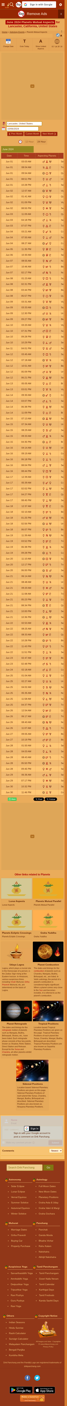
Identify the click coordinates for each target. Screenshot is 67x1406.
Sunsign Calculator (18, 1338)
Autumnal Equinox (20, 1208)
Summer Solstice (19, 1202)
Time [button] (26, 155)
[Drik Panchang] (8, 4)
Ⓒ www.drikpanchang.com (48, 1344)
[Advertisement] (33, 86)
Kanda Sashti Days (49, 1300)
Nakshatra (44, 1251)
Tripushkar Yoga (19, 1289)
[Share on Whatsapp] (12, 799)
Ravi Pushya (17, 1295)
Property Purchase (20, 1246)
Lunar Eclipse (18, 1191)
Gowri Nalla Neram (49, 1278)
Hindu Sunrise (16, 1328)
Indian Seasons (17, 1322)
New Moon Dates (47, 1191)
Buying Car (16, 1240)
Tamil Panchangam (49, 1273)
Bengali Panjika (17, 1349)
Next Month (49, 133)
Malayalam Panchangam (21, 1344)
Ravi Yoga (16, 1306)
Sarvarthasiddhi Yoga (22, 1273)
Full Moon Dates (47, 1186)
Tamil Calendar (46, 1284)
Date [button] (9, 155)
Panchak (43, 1229)
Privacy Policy (48, 1347)
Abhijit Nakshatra (47, 1257)
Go (48, 1167)
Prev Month (15, 133)
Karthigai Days (46, 1289)
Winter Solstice (18, 1213)
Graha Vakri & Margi (49, 1208)
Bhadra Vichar (46, 1240)
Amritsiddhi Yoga (19, 1278)
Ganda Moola (46, 1235)
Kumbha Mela (16, 1355)
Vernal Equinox (19, 1197)
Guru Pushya (17, 1300)
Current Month (32, 133)
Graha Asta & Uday (48, 1202)
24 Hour (41, 141)
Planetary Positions (48, 1197)
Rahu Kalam (45, 1246)
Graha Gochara (47, 1213)
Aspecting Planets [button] (47, 155)
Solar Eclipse (17, 1186)
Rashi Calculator (17, 1333)
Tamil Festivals (46, 1295)
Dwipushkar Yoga (20, 1284)
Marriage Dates (19, 1229)
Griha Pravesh (18, 1235)
